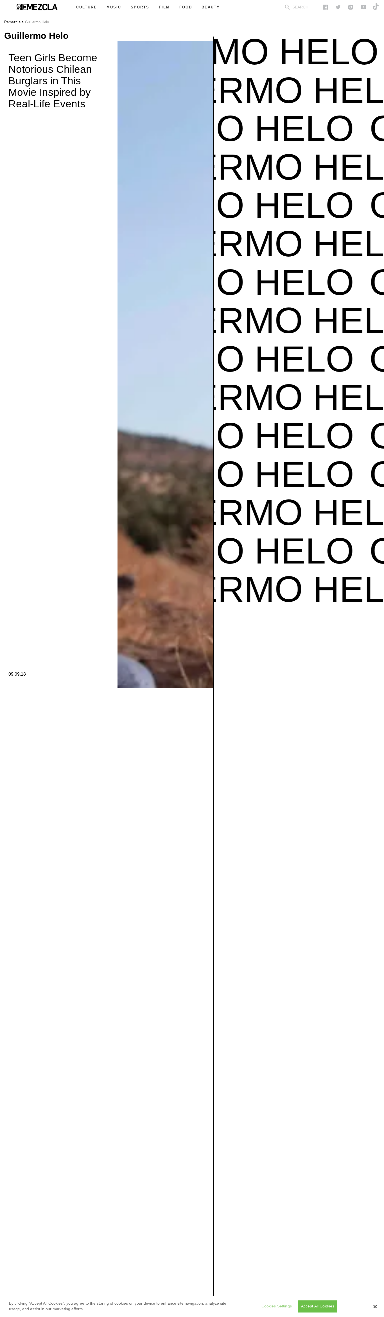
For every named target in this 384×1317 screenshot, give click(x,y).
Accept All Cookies (318, 1306)
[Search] (287, 7)
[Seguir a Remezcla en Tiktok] (376, 7)
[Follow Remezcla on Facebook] (325, 7)
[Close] (375, 1306)
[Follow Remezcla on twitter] (338, 7)
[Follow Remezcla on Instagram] (350, 7)
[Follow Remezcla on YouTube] (363, 7)
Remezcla (12, 22)
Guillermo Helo (37, 22)
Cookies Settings (276, 1306)
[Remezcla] (37, 7)
